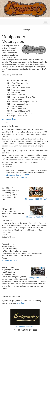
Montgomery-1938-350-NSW (36, 199)
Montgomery (24, 29)
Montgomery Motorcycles (25, 326)
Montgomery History (9, 119)
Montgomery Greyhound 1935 (17, 175)
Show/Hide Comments (11, 296)
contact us (20, 303)
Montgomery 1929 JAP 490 (36, 217)
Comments (23, 177)
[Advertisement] (25, 356)
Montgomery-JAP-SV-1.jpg (11, 260)
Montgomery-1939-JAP (38, 277)
